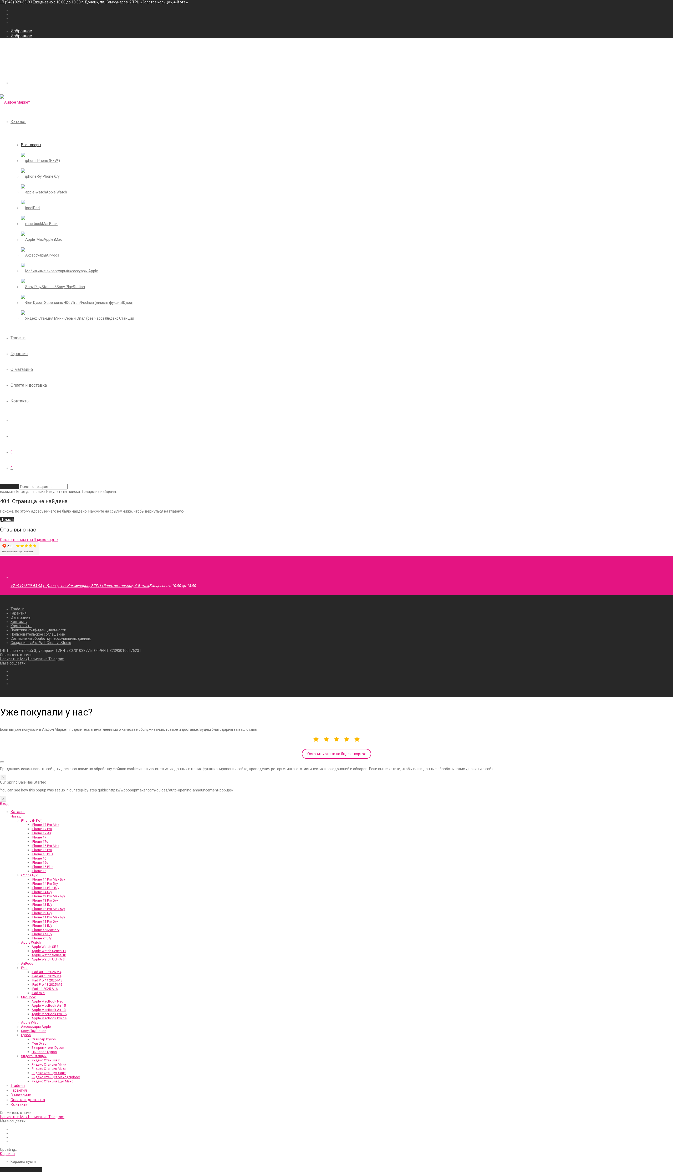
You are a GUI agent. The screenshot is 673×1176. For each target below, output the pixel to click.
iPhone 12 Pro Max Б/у (48, 909)
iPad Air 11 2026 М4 (46, 972)
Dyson (26, 1035)
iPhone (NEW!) (32, 820)
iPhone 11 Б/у (42, 926)
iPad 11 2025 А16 (45, 989)
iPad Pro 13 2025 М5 (47, 984)
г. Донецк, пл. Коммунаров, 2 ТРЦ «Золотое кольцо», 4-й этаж (134, 2)
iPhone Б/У (29, 875)
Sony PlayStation (33, 1031)
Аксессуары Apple (36, 1027)
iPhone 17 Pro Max (45, 825)
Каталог (18, 121)
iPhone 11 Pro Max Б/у (48, 917)
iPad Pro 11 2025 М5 (47, 980)
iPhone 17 (39, 837)
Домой (7, 519)
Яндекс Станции (34, 1056)
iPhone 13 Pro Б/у (45, 900)
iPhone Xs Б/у (42, 934)
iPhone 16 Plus (42, 854)
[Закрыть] (2, 762)
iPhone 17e (40, 841)
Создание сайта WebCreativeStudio (41, 643)
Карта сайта (21, 626)
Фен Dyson (40, 1043)
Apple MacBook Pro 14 (49, 1018)
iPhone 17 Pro (42, 829)
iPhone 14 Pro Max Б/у (48, 879)
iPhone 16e (40, 863)
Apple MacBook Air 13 (49, 1010)
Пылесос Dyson (44, 1052)
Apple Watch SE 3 (45, 947)
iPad (24, 968)
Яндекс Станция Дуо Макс (52, 1081)
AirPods (27, 963)
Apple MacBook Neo (47, 1001)
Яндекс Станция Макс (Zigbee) (56, 1077)
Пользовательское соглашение (38, 634)
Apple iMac (29, 1022)
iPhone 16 (39, 858)
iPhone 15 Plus (42, 867)
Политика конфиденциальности (38, 630)
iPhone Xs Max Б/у (45, 930)
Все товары (31, 145)
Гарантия (19, 353)
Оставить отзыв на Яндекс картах (336, 754)
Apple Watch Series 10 (49, 955)
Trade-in (18, 337)
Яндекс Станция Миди (49, 1069)
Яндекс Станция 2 (46, 1060)
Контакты (20, 400)
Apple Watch (31, 942)
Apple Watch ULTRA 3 (48, 959)
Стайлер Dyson (44, 1039)
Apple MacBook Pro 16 (49, 1014)
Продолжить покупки (21, 1169)
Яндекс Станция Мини (49, 1064)
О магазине (22, 369)
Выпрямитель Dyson (48, 1048)
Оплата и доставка (29, 385)
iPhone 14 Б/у (42, 892)
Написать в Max (13, 659)
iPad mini (38, 993)
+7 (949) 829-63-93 (16, 2)
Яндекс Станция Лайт (49, 1073)
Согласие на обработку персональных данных (51, 638)
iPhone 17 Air (41, 833)
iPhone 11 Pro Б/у (45, 921)
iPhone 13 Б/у (42, 905)
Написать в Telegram (46, 659)
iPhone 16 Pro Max (45, 846)
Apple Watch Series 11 (49, 951)
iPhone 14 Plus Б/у (45, 888)
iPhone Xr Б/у (42, 938)
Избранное (21, 30)
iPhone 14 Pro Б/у (45, 884)
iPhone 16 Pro (42, 850)
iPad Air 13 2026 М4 (46, 976)
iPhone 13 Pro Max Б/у (48, 896)
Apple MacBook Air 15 (49, 1006)
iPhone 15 (39, 871)
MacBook (28, 997)
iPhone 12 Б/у (42, 913)
